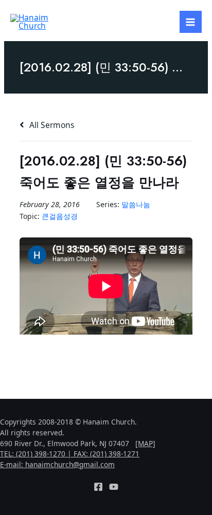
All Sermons (50, 125)
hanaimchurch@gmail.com (70, 464)
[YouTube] (113, 486)
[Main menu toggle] (191, 22)
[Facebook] (98, 486)
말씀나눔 (135, 204)
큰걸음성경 (60, 216)
